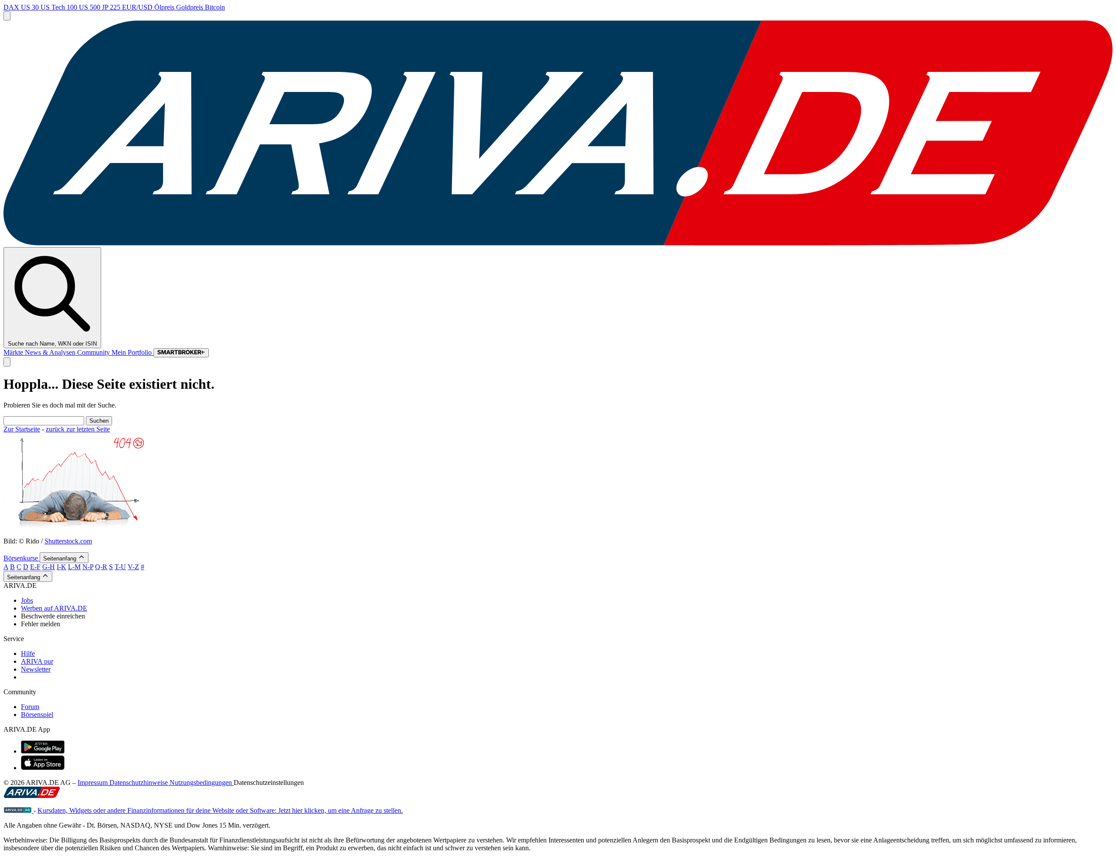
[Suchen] (6, 362)
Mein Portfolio (132, 352)
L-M (74, 566)
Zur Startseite (21, 429)
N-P (87, 566)
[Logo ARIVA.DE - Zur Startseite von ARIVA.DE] (31, 795)
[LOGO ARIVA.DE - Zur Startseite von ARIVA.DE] (558, 243)
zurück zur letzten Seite (78, 429)
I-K (61, 566)
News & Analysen (51, 352)
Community (94, 352)
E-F (35, 566)
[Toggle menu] (6, 15)
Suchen (99, 421)
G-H (48, 566)
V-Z (133, 566)
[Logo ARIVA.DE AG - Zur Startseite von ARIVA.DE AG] (18, 810)
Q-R (101, 566)
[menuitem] (567, 600)
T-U (120, 566)
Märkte (14, 352)
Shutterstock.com (68, 541)
